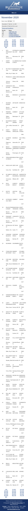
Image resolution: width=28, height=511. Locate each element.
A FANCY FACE (12, 33)
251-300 (22, 41)
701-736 (22, 46)
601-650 (6, 46)
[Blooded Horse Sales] (14, 6)
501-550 (14, 44)
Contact (4, 506)
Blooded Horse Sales (17, 502)
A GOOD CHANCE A (14, 35)
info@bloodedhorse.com (13, 509)
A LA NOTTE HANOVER (14, 36)
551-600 (22, 44)
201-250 (14, 41)
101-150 (22, 40)
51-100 (14, 40)
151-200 (6, 41)
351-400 (14, 43)
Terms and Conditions (7, 28)
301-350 (6, 43)
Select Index (4, 21)
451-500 (6, 44)
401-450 (22, 43)
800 (6, 47)
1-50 (6, 40)
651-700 (14, 46)
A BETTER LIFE (13, 32)
